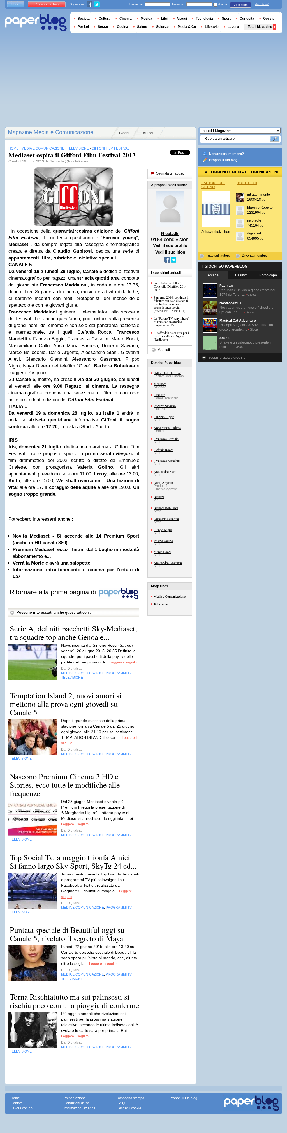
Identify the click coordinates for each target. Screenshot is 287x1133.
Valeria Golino (163, 540)
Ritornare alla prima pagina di (54, 592)
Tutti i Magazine (260, 27)
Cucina (122, 27)
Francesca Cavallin (166, 438)
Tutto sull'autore (218, 256)
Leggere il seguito (123, 662)
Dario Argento (163, 482)
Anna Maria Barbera (167, 427)
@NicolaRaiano (77, 161)
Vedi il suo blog (170, 252)
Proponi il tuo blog (223, 160)
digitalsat (254, 233)
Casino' (241, 275)
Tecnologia (204, 19)
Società (84, 19)
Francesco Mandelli (167, 460)
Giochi (124, 133)
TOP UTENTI (247, 183)
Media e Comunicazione (170, 596)
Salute (142, 27)
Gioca (251, 294)
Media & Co (187, 27)
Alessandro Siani (165, 471)
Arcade (213, 275)
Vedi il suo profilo (170, 245)
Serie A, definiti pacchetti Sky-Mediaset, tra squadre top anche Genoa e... (73, 632)
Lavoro (233, 27)
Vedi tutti (164, 350)
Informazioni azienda (80, 1108)
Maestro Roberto (260, 207)
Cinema (125, 19)
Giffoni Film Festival (167, 373)
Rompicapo (268, 275)
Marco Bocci (162, 551)
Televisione (161, 604)
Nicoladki (57, 161)
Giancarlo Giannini (166, 518)
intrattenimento (258, 195)
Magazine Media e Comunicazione (50, 132)
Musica (146, 19)
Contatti (16, 1103)
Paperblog (36, 22)
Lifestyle (212, 27)
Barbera (159, 497)
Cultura (104, 19)
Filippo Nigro (163, 529)
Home (15, 4)
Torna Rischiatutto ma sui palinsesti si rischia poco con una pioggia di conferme (74, 1000)
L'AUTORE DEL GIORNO (213, 185)
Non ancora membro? (226, 154)
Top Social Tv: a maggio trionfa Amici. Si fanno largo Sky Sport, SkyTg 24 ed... (73, 861)
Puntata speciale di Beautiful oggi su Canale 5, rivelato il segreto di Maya (67, 934)
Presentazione (75, 1098)
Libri (164, 19)
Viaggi (182, 19)
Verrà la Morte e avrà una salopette (51, 563)
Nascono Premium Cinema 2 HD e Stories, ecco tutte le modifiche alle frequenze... (65, 784)
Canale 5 (159, 394)
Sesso (103, 27)
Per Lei (83, 27)
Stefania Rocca (163, 449)
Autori (148, 133)
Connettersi (240, 4)
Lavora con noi (22, 1108)
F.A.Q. (121, 1103)
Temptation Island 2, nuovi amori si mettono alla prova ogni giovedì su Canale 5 (66, 703)
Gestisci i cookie (129, 1108)
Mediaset (160, 384)
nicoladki (254, 220)
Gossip (268, 19)
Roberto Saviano (165, 405)
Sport (226, 19)
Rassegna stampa (130, 1098)
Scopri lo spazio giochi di (227, 358)
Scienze (162, 27)
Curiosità (247, 19)
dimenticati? (262, 4)
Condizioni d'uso (76, 1103)
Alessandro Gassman (168, 562)
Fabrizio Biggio (164, 416)
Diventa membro (254, 256)
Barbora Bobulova (166, 507)
